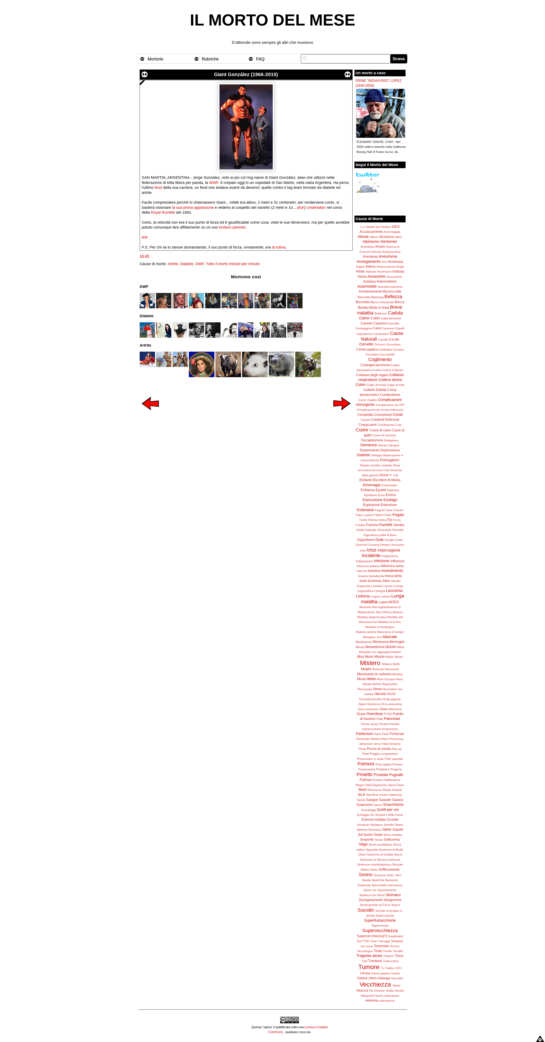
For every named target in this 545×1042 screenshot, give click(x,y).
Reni (362, 790)
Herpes (385, 544)
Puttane (378, 780)
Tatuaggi (384, 941)
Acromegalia (392, 231)
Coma (381, 390)
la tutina (278, 247)
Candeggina (364, 328)
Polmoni (365, 763)
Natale (367, 684)
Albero (374, 237)
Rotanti (397, 790)
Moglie (366, 669)
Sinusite (397, 864)
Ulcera (365, 973)
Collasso (397, 370)
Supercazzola (385, 915)
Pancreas (392, 718)
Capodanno (364, 333)
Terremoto (381, 946)
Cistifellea (385, 349)
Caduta (395, 313)
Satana (397, 800)
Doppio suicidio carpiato (376, 465)
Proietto (365, 774)
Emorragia (371, 485)
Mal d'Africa (384, 612)
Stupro (395, 905)
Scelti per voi (388, 809)
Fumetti (385, 525)
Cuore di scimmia (384, 435)
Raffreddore (392, 780)
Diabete (186, 264)
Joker (386, 581)
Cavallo (383, 339)
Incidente (371, 555)
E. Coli (394, 475)
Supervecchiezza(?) (372, 936)
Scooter (393, 819)
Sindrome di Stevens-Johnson (380, 859)
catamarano (391, 995)
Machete (365, 607)
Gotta (399, 540)
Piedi (365, 753)
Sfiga (363, 844)
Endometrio (389, 485)
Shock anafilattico (380, 844)
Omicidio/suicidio (370, 699)
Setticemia (392, 839)
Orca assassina (391, 704)
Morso (361, 679)
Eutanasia (365, 510)
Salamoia (395, 794)
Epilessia (393, 490)
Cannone (388, 328)
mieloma (371, 1000)
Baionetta (364, 297)
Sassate (385, 800)
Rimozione (374, 790)
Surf (359, 941)
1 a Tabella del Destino (375, 227)
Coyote (365, 419)
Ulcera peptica (380, 973)
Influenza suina (392, 566)
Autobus (369, 281)
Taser (374, 941)
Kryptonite (363, 586)
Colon (361, 384)
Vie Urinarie (377, 990)
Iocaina (363, 576)
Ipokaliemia (376, 576)
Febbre (379, 515)
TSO (366, 941)
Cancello (393, 323)
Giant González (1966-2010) (246, 74)
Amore (380, 246)
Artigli (400, 266)
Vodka (390, 990)
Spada (366, 880)
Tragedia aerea (369, 956)
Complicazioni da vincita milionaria (380, 409)
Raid (369, 785)
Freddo (360, 525)
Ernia (381, 495)
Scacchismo (393, 804)
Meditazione (364, 642)
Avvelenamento (370, 291)
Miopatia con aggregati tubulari (380, 652)
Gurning (374, 544)
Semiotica (375, 829)
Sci (372, 814)
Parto (377, 734)
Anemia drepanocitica (385, 251)
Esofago (390, 500)
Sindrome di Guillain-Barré (384, 854)
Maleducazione (366, 632)
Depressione (390, 450)
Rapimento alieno (384, 785)
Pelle (385, 734)
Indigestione (390, 556)
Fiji (389, 520)
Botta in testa (379, 307)
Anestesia (370, 256)
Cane (377, 328)
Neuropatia (364, 689)
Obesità (380, 694)
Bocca (399, 302)
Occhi (391, 694)
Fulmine (372, 525)
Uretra (395, 973)
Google (389, 540)
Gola (379, 539)
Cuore (362, 429)
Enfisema (368, 490)
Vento (396, 985)
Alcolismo (386, 237)
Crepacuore (367, 424)
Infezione (381, 561)
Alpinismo (371, 241)
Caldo (375, 318)
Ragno (360, 785)
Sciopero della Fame (389, 814)
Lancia (387, 586)
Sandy (361, 800)
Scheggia (363, 814)
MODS (394, 602)
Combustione (390, 395)
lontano (225, 227)
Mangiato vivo (372, 637)
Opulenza (373, 704)
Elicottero (380, 480)
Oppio (362, 704)
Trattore (388, 956)
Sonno (365, 874)
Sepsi (378, 834)
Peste (362, 749)
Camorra (380, 323)
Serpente (367, 839)
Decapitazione (372, 440)
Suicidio (365, 910)
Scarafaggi (368, 810)
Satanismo (364, 804)
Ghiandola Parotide (390, 530)
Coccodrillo (387, 354)
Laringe (398, 586)
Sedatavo (376, 824)
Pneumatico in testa (370, 759)
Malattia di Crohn (389, 622)
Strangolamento (371, 900)
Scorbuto (363, 824)
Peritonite (397, 734)
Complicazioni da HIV (390, 405)
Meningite (397, 642)
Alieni (398, 237)
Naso (399, 679)
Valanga (384, 978)
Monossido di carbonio (374, 674)
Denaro (383, 445)
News (377, 689)
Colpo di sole (395, 385)
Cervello (366, 344)
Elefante (365, 480)
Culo (398, 424)
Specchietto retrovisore (387, 885)
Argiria (360, 266)
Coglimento (380, 359)
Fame (389, 510)
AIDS (396, 227)
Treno (399, 956)
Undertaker (316, 207)
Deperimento (370, 450)
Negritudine (389, 684)
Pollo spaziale (393, 759)
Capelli (399, 328)
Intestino (374, 571)
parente (238, 227)
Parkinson (364, 734)
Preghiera (382, 769)
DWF (199, 264)
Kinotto (396, 581)
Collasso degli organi (372, 375)
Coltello (369, 390)
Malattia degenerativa (371, 617)
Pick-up (397, 749)
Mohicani (378, 669)
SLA (361, 794)
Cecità (394, 339)
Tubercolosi (391, 961)
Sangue (372, 800)
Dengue (394, 445)
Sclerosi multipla (373, 819)
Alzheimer (388, 241)
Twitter (389, 968)
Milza (400, 647)
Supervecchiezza (380, 930)
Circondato (393, 344)
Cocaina (398, 349)
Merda (360, 647)
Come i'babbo (367, 400)
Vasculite (397, 978)
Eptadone (370, 495)
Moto (371, 679)
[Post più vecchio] (342, 413)
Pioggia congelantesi (384, 753)
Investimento (392, 571)
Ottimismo (395, 709)
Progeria (396, 769)
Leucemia (394, 591)
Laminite (377, 586)
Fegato (398, 515)
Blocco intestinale (382, 302)
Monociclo (392, 669)
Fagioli (379, 510)
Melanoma (381, 642)
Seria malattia (392, 834)
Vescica (362, 990)
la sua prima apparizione (193, 207)
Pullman (366, 780)
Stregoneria (392, 900)
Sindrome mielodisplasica (374, 864)
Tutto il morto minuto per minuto (233, 264)
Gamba (398, 525)
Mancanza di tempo (390, 632)
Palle (379, 719)
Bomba (363, 307)
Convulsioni (383, 415)
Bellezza (393, 296)
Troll (364, 961)
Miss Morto (365, 656)
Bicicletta (363, 302)
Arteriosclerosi (386, 266)
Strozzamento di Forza (375, 905)
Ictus (371, 550)
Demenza (368, 445)
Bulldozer (380, 313)
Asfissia (398, 271)
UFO (398, 968)
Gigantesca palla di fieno (380, 535)
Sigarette (372, 849)
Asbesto (371, 271)
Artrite (173, 264)
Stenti (381, 895)
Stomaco (393, 895)
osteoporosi (387, 1000)
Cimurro (379, 344)
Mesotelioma (374, 647)
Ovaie (361, 714)
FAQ (260, 59)
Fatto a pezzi (364, 515)
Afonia (363, 237)
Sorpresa (379, 875)
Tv (382, 968)
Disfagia (376, 455)
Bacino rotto (392, 291)
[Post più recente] (150, 413)
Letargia (379, 591)
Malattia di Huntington (380, 627)
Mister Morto (394, 656)
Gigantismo (365, 540)
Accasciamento (371, 231)
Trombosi (375, 961)
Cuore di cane (380, 430)
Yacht (378, 995)
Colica (387, 370)
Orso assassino (368, 709)
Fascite (398, 510)
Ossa (383, 709)
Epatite (381, 490)
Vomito (399, 990)
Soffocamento (389, 869)
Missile (379, 656)
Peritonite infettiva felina (372, 739)
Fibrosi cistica (377, 520)
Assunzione (394, 276)
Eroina (391, 495)
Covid (398, 414)
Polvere (397, 764)
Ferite (363, 520)
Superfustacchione (380, 920)
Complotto (365, 415)
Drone (384, 475)
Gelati (360, 530)
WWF (213, 183)
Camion (367, 323)
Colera (377, 370)
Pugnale (396, 775)
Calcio (364, 318)
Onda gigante (392, 699)
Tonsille (398, 951)
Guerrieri (362, 544)
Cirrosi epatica (367, 349)
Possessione (366, 769)
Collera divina (390, 380)
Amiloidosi (367, 246)
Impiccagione (389, 550)
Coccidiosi (372, 354)
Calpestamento (391, 318)
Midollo (390, 647)
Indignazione (364, 561)
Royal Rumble (163, 212)
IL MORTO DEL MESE (272, 20)
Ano (384, 261)
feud (158, 187)
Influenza (397, 561)
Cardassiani (381, 333)
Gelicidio (371, 530)
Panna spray (369, 724)
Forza (397, 520)
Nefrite (376, 684)
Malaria (398, 612)
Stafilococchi (367, 895)
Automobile (367, 286)
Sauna (377, 804)
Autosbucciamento (390, 286)
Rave (400, 785)
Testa (378, 951)
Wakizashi (367, 995)
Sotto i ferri (394, 875)
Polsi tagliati (384, 764)
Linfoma (363, 596)
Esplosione (371, 505)
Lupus (383, 602)
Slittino (364, 869)
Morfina (397, 674)
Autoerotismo (387, 281)
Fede (388, 515)
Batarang (377, 297)
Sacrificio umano (377, 794)
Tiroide (387, 951)
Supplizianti (395, 936)
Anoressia (395, 261)
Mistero (370, 663)
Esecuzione (372, 500)
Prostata (381, 775)
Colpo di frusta (376, 385)
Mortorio (155, 59)
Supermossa (380, 925)
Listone (385, 596)
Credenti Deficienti (385, 419)
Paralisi (384, 724)
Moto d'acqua (386, 679)
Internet (362, 571)
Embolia (394, 480)
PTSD (388, 714)
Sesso (379, 839)
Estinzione (389, 505)
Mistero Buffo (391, 664)
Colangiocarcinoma (375, 365)
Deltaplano (391, 440)
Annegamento (369, 261)
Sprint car (369, 890)
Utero (373, 978)
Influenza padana (368, 566)
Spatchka (378, 880)
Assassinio (376, 276)
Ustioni (362, 978)
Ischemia (374, 581)
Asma (362, 276)
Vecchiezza (375, 984)
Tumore (368, 967)
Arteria (371, 266)
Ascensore (384, 271)
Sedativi (389, 824)
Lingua (375, 596)
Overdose (374, 714)
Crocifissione (385, 424)
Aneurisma (388, 256)
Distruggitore (389, 460)
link (145, 237)
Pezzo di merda (379, 749)
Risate (387, 790)
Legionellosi (365, 591)
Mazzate (390, 637)
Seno (386, 829)
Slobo (374, 869)
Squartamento (386, 890)
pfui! (300, 207)
